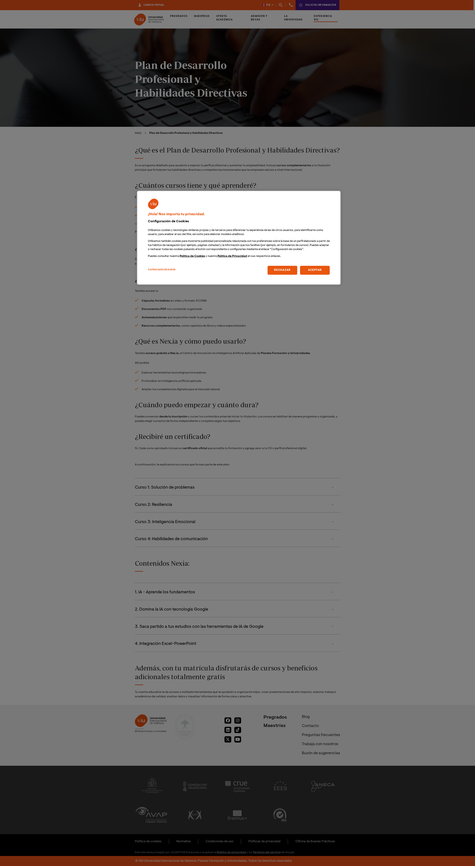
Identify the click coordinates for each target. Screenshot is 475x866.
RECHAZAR (282, 270)
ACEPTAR (315, 270)
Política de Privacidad (232, 256)
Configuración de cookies (162, 269)
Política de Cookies (192, 256)
